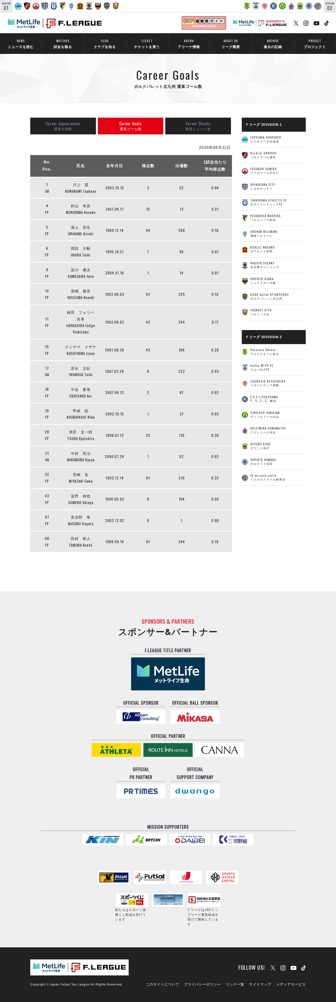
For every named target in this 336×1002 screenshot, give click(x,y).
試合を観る (63, 44)
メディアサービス (291, 984)
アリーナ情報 (189, 44)
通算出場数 (63, 126)
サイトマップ (260, 984)
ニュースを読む (21, 44)
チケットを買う (147, 44)
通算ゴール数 (130, 126)
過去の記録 (273, 44)
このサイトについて (162, 984)
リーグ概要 (231, 44)
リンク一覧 (235, 984)
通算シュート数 (198, 126)
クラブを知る (105, 44)
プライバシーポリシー (202, 984)
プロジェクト (315, 44)
